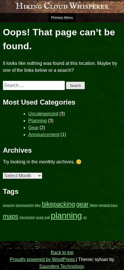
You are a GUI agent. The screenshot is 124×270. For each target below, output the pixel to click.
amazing (9, 205)
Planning (37, 120)
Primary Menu (62, 18)
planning (66, 215)
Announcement (43, 134)
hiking (94, 205)
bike (38, 205)
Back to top (62, 252)
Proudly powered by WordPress (43, 259)
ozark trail (43, 217)
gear (82, 204)
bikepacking (58, 204)
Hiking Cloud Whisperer (62, 6)
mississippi (27, 217)
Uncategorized (43, 113)
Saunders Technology (61, 266)
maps (10, 216)
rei (85, 217)
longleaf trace (108, 205)
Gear (33, 127)
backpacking (25, 205)
